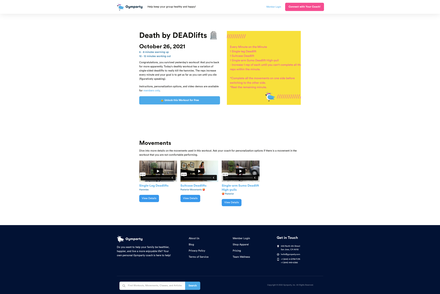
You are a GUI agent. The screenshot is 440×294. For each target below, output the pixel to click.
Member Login (241, 238)
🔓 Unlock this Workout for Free (180, 100)
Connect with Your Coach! (305, 6)
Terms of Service (198, 257)
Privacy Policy (197, 250)
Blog (191, 244)
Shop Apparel (241, 244)
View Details (149, 198)
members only (151, 90)
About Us (194, 238)
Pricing (237, 250)
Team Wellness (241, 257)
